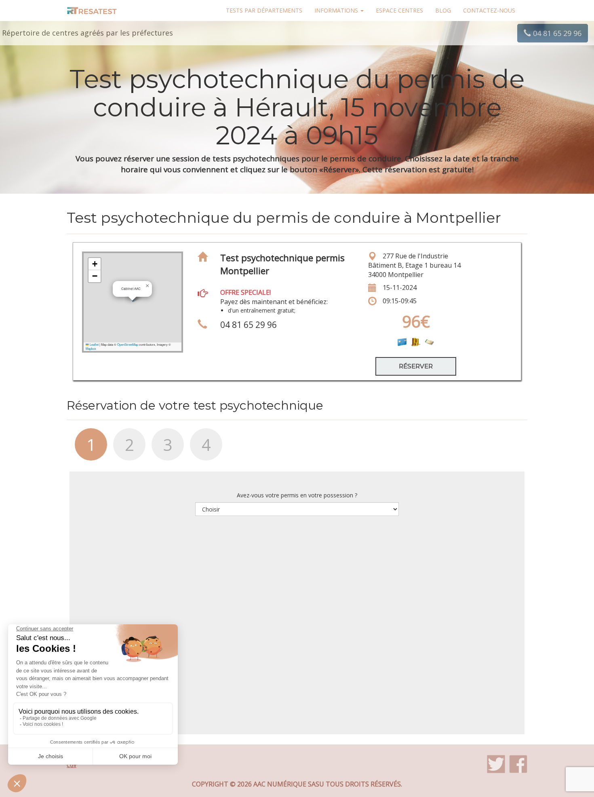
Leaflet (94, 344)
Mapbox (91, 348)
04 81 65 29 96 (556, 33)
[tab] (86, 448)
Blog (443, 10)
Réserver (416, 366)
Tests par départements (264, 10)
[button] (147, 286)
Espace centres (399, 10)
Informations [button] (337, 10)
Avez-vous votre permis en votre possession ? (297, 495)
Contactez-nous (489, 10)
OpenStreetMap (127, 344)
